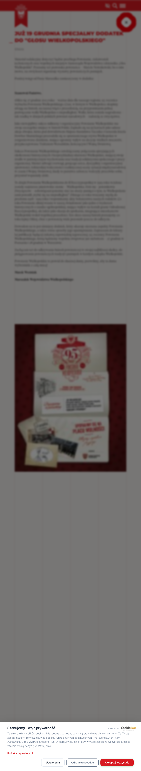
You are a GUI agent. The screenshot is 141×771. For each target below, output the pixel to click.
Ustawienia (53, 762)
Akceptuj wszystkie (117, 762)
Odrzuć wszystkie (82, 762)
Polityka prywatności (20, 753)
